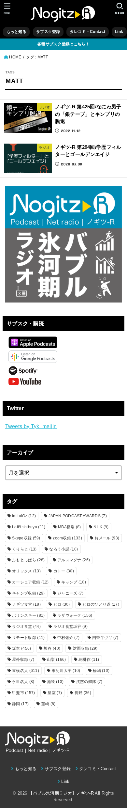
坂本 (21, 648)
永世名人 (23, 681)
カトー (63, 571)
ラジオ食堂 (26, 626)
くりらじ (24, 549)
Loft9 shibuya (28, 527)
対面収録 (85, 648)
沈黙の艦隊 (89, 681)
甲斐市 (23, 693)
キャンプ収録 (28, 593)
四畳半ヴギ (105, 637)
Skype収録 (26, 538)
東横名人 (25, 670)
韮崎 (48, 704)
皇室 (55, 693)
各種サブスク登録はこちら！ (63, 44)
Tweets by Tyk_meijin (31, 426)
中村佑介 (68, 637)
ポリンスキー (28, 615)
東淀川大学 (66, 670)
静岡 (20, 704)
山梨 (56, 659)
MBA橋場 (69, 527)
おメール (106, 538)
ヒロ (61, 604)
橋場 (101, 670)
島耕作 (88, 659)
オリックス (26, 571)
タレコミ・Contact (87, 32)
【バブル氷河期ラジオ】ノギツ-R (61, 793)
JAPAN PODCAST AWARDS (78, 516)
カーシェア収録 (30, 582)
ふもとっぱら (28, 560)
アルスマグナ (73, 560)
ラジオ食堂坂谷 (70, 626)
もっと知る (16, 32)
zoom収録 (67, 538)
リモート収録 (28, 637)
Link (119, 32)
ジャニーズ (70, 593)
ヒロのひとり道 (100, 604)
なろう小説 (63, 549)
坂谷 (52, 648)
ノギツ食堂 (26, 604)
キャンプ (73, 582)
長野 (83, 693)
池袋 (55, 681)
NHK (100, 527)
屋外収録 (23, 659)
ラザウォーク (74, 615)
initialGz (24, 516)
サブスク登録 (48, 32)
